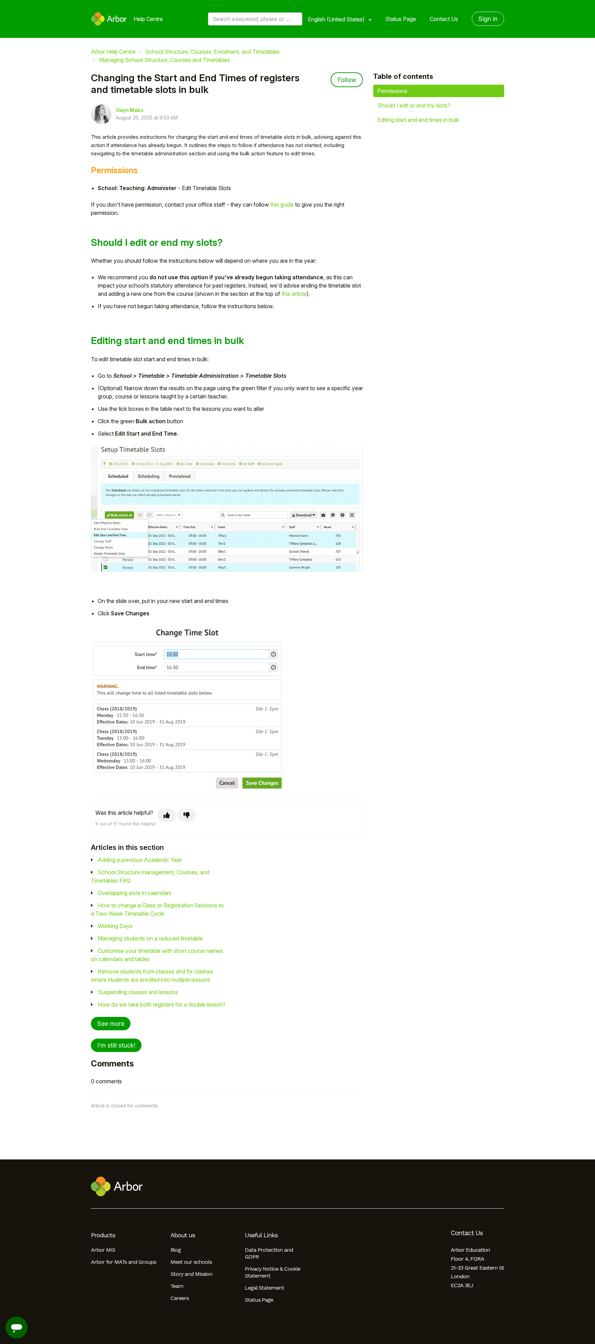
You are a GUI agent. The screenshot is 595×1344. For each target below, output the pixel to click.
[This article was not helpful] (186, 815)
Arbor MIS (103, 1250)
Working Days (115, 926)
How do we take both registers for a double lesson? (162, 1004)
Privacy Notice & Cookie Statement (272, 1272)
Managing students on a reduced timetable (150, 938)
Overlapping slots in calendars (134, 892)
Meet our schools (191, 1262)
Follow (346, 79)
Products (103, 1235)
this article (294, 293)
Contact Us (444, 18)
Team (176, 1286)
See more (110, 1023)
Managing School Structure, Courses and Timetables (164, 59)
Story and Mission (191, 1274)
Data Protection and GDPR (269, 1253)
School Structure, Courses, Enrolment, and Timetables (212, 51)
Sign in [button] (488, 18)
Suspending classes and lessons (138, 992)
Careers (179, 1298)
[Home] (109, 19)
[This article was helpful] (166, 815)
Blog (175, 1250)
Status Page (400, 18)
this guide (282, 204)
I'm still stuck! (116, 1045)
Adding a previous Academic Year (140, 859)
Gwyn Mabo (130, 110)
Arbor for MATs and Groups (123, 1262)
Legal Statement (264, 1287)
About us (182, 1235)
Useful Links (261, 1235)
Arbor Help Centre (113, 51)
